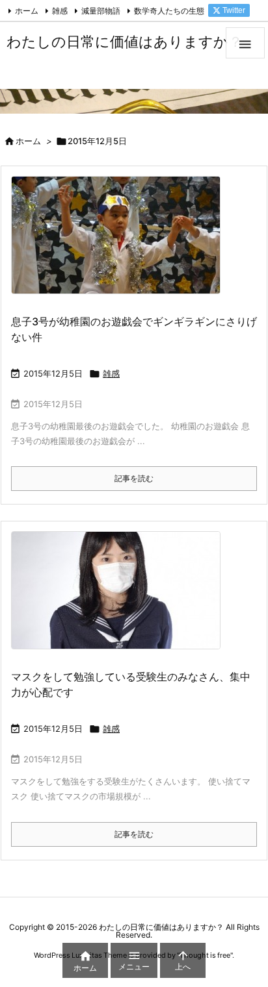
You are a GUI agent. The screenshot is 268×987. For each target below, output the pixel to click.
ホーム (26, 11)
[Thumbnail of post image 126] (120, 599)
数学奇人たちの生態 (169, 11)
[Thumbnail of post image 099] (120, 243)
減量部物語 (100, 11)
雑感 (60, 11)
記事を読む (134, 478)
